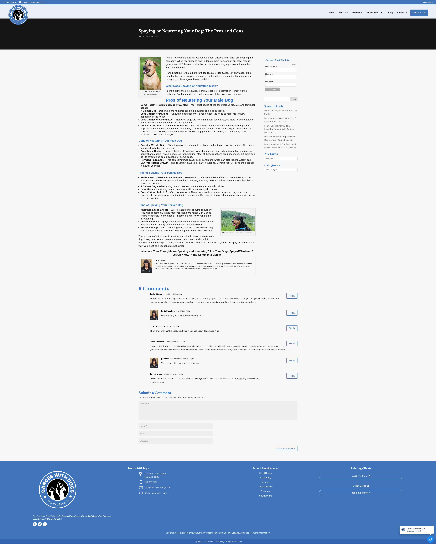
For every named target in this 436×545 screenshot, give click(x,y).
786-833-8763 (11, 2)
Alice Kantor (155, 326)
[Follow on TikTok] (45, 524)
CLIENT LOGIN (361, 475)
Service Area (372, 13)
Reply (292, 295)
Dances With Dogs (138, 468)
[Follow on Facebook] (35, 524)
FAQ (383, 13)
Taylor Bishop (156, 294)
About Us (342, 13)
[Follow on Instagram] (40, 524)
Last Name (269, 81)
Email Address (271, 67)
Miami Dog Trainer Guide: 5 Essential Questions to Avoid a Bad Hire (279, 129)
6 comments (154, 36)
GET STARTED (419, 12)
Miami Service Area (266, 468)
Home (331, 13)
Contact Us (401, 13)
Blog (390, 13)
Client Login (427, 2)
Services (356, 13)
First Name (269, 74)
